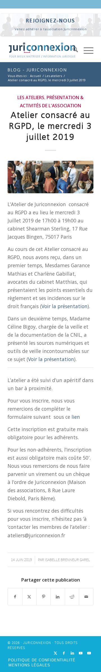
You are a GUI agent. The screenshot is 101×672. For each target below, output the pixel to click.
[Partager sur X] (29, 596)
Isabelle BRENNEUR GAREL (67, 559)
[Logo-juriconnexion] (42, 50)
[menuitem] (72, 50)
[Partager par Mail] (86, 596)
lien (76, 416)
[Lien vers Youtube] (81, 653)
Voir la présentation (65, 306)
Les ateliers (30, 97)
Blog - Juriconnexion (37, 70)
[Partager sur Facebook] (15, 596)
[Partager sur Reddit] (72, 596)
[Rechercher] (72, 50)
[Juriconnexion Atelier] (50, 177)
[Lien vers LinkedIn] (72, 653)
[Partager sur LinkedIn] (58, 596)
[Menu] (85, 50)
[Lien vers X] (55, 653)
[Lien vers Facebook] (64, 653)
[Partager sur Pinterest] (43, 596)
